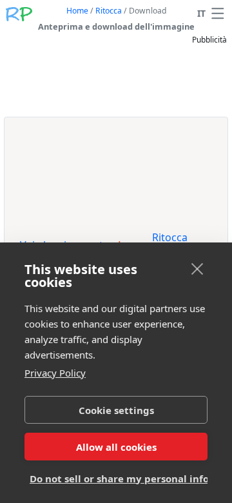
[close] (198, 268)
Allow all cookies (116, 446)
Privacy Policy (55, 372)
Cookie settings (116, 410)
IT (201, 13)
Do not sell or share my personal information (119, 478)
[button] (217, 13)
